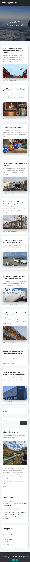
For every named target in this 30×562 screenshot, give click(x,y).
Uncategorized (8, 544)
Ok (13, 559)
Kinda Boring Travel (9, 2)
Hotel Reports (8, 534)
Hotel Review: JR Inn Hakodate (13, 127)
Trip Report (8, 542)
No (17, 559)
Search (5, 420)
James (14, 118)
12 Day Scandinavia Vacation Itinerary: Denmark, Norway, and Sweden (13, 51)
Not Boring (7, 537)
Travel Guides (8, 539)
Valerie (14, 80)
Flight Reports (8, 532)
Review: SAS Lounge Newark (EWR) (12, 501)
